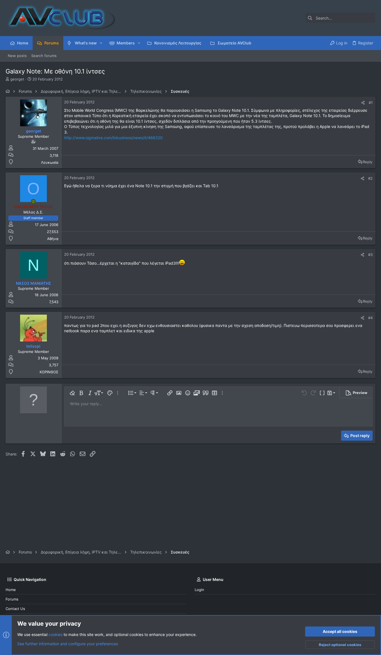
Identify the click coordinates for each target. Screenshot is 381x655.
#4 (370, 317)
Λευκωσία (49, 162)
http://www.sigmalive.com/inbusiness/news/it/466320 (113, 137)
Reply (367, 162)
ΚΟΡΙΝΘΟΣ (49, 372)
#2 (370, 178)
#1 (371, 102)
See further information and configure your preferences (67, 643)
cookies (55, 634)
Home (11, 589)
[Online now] (33, 201)
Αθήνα (52, 238)
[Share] (363, 102)
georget (17, 79)
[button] (101, 43)
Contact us (15, 608)
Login (199, 589)
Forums (12, 599)
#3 (370, 254)
